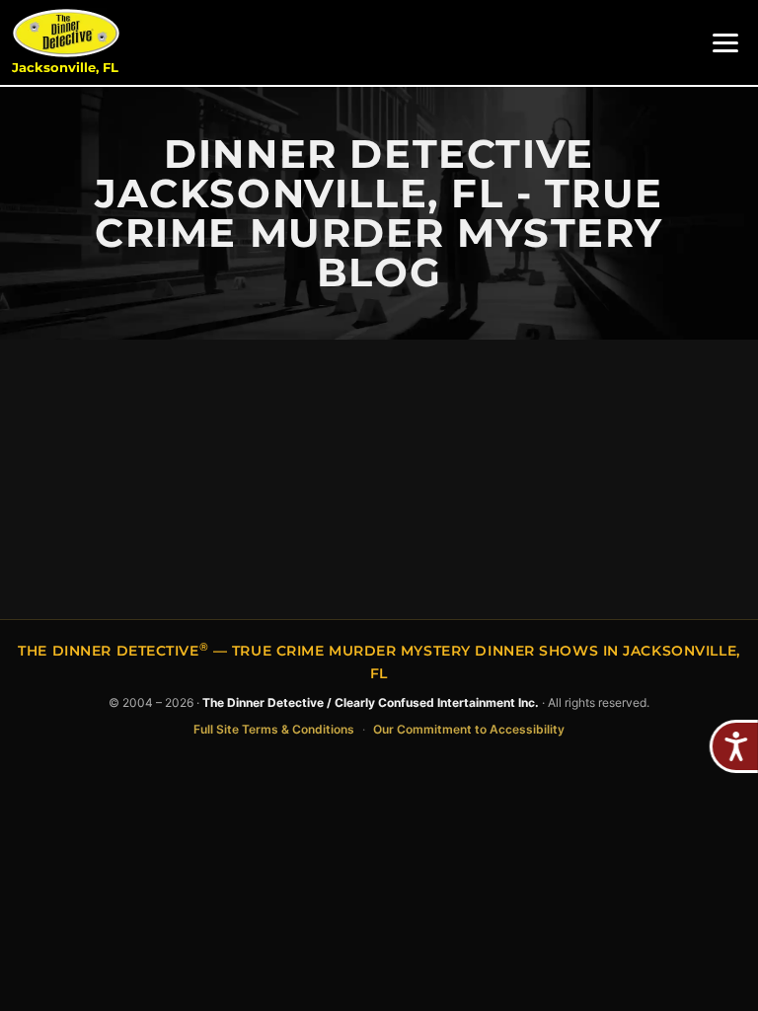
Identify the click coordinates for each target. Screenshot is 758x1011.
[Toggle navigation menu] (725, 43)
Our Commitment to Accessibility (469, 729)
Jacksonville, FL (65, 67)
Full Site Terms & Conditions (273, 729)
